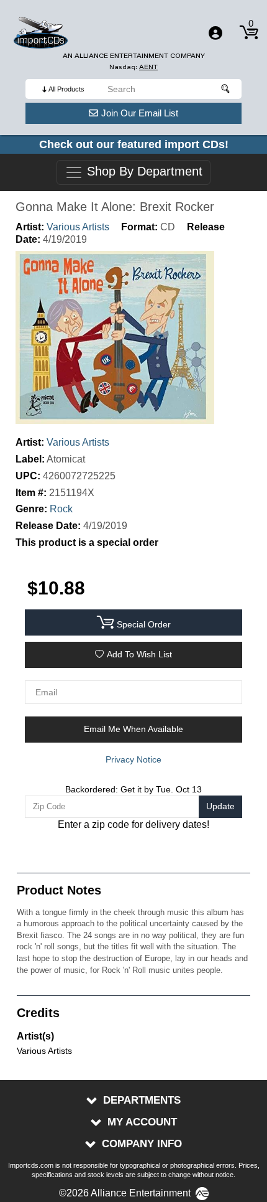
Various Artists (78, 227)
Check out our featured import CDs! (134, 144)
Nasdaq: (133, 67)
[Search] (226, 89)
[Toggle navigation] (215, 33)
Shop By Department (142, 172)
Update (220, 806)
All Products (66, 89)
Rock (61, 509)
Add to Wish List (139, 654)
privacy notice (133, 759)
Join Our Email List (139, 113)
